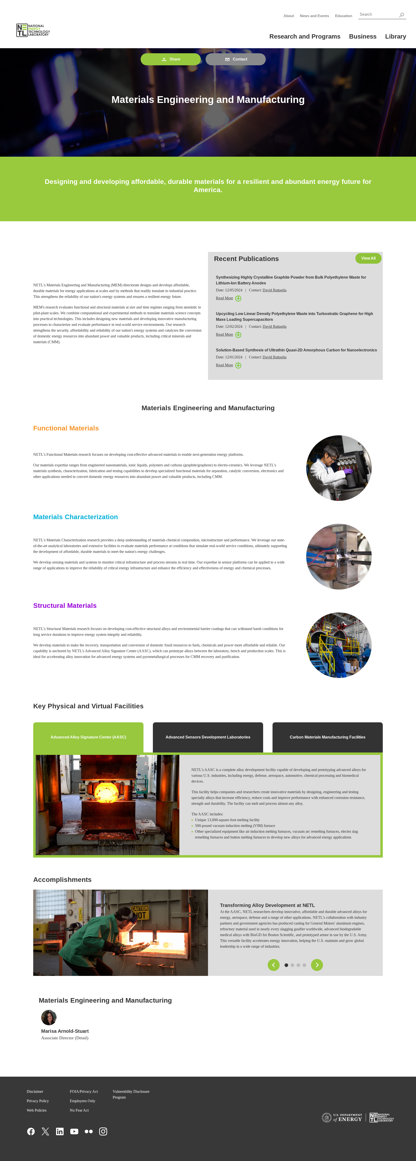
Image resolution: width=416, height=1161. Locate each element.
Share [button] (174, 59)
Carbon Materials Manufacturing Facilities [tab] (327, 737)
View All (368, 258)
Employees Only (82, 1101)
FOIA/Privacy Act (84, 1091)
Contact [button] (240, 59)
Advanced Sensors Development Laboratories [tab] (208, 737)
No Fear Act (79, 1110)
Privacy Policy (38, 1101)
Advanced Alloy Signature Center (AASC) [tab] (88, 737)
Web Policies (36, 1110)
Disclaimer (35, 1091)
